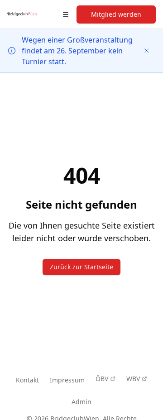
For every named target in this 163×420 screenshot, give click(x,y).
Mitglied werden (116, 14)
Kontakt (27, 380)
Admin (81, 401)
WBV (133, 378)
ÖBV (102, 378)
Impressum (67, 380)
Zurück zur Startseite (81, 266)
